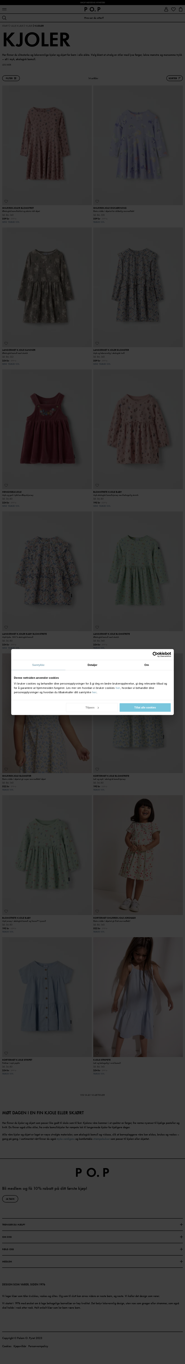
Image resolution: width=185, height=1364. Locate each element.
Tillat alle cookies (145, 707)
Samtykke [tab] (38, 664)
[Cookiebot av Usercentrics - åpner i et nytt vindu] (155, 654)
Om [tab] (146, 664)
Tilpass (89, 707)
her (118, 687)
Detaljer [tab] (93, 664)
